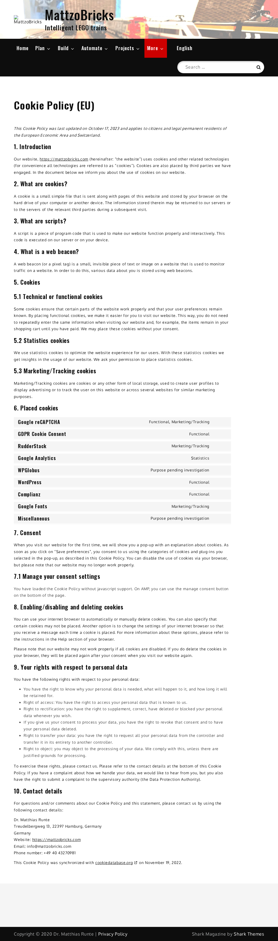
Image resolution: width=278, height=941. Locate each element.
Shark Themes (249, 934)
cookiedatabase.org (114, 862)
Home (23, 48)
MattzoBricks (79, 14)
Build (63, 48)
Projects (124, 48)
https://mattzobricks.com (64, 159)
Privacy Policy (113, 934)
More (152, 48)
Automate (91, 48)
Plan (40, 48)
